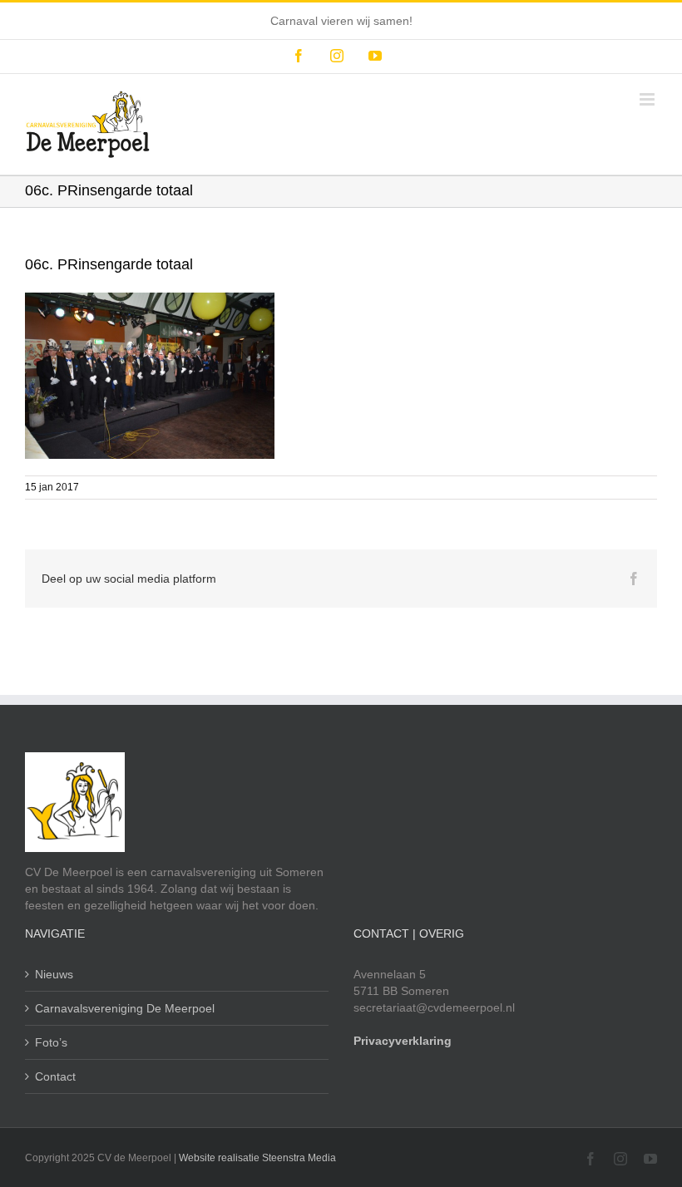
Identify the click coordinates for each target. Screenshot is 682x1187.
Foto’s (51, 1042)
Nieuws (54, 974)
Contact (55, 1076)
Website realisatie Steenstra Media (257, 1158)
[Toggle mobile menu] (648, 99)
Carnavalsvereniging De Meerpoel (125, 1008)
